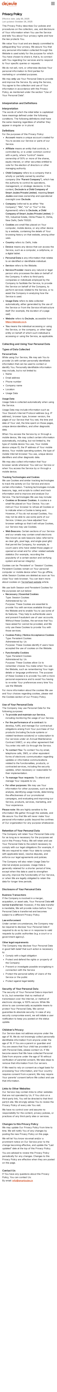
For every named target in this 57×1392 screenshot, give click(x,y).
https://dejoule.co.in (16, 321)
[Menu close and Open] (52, 3)
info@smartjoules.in (22, 1180)
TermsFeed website (31, 582)
